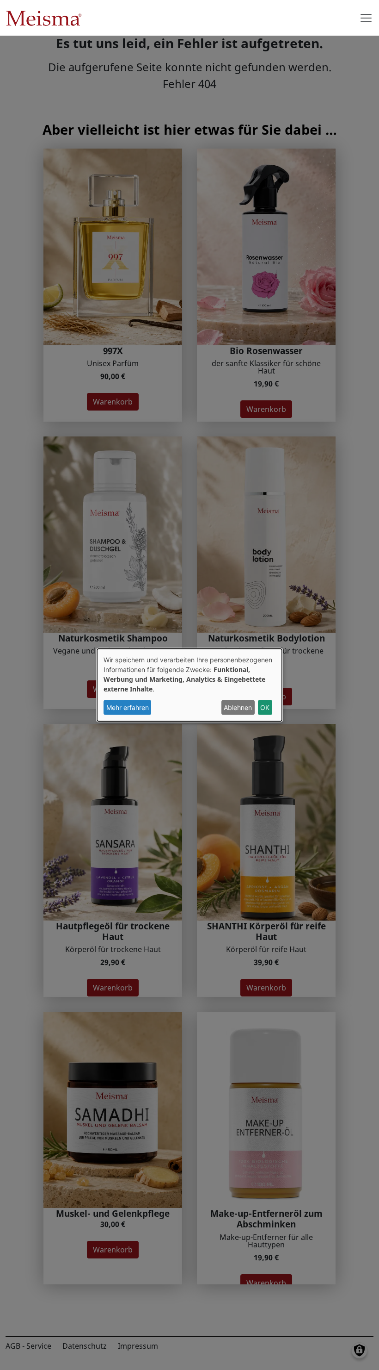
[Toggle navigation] (366, 18)
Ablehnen (238, 707)
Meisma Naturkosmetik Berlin (47, 18)
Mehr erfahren (127, 707)
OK (264, 707)
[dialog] (189, 685)
